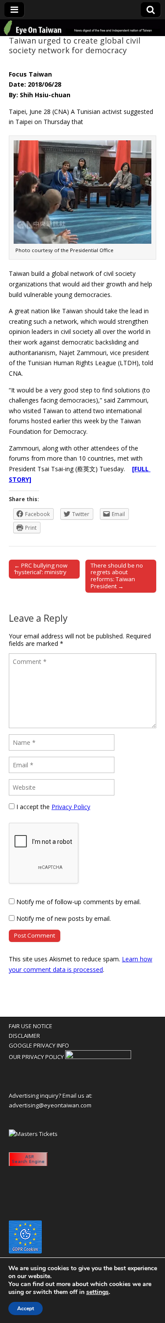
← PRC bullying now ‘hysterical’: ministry (40, 568)
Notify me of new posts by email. (63, 918)
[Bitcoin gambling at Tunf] (98, 1057)
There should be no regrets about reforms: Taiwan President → (117, 575)
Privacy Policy (70, 807)
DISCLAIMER (24, 1036)
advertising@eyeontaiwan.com (50, 1105)
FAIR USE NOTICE (30, 1026)
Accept (25, 1308)
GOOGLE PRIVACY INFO (39, 1045)
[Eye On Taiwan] (82, 28)
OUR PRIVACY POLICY (36, 1057)
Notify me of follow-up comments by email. (78, 902)
